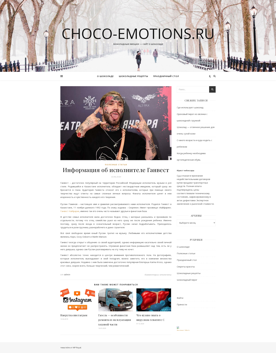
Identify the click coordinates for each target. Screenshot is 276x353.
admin (67, 274)
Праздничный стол (166, 76)
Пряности (182, 304)
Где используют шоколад (190, 107)
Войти (180, 297)
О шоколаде (105, 76)
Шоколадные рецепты (133, 76)
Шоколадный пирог (187, 279)
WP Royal (77, 347)
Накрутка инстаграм (73, 315)
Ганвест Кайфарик (69, 211)
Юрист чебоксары (185, 170)
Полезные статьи (116, 164)
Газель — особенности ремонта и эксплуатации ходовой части (114, 320)
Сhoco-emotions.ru (138, 33)
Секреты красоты (186, 266)
